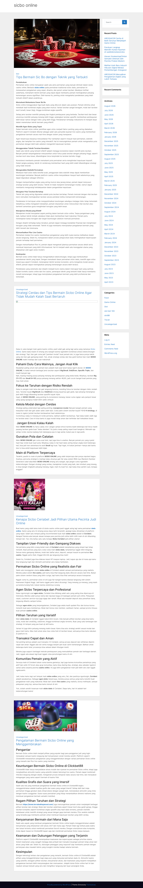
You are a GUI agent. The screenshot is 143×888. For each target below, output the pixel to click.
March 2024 (109, 234)
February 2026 (110, 132)
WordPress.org (110, 353)
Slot (17, 74)
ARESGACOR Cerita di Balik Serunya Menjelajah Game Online (115, 40)
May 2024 (108, 225)
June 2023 (109, 273)
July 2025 (108, 163)
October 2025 (110, 150)
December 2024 (111, 194)
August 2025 (109, 159)
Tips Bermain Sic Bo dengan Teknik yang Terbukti (52, 77)
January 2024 (110, 242)
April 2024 (108, 229)
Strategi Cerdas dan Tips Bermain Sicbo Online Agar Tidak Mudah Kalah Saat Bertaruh (54, 294)
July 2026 (108, 110)
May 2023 (108, 278)
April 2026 (108, 124)
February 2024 (110, 238)
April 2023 (108, 282)
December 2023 (111, 247)
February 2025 (110, 185)
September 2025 (111, 154)
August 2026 (109, 106)
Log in (107, 340)
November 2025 (111, 146)
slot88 (107, 315)
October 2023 (110, 256)
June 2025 (108, 168)
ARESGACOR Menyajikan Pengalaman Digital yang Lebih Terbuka (115, 76)
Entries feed (109, 344)
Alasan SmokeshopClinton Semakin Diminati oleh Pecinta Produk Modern (115, 58)
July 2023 (108, 269)
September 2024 (111, 207)
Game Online (109, 302)
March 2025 (109, 181)
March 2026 (109, 128)
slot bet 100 (109, 311)
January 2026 (110, 137)
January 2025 (110, 190)
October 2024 (110, 203)
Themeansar (90, 885)
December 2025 (111, 141)
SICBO (88, 368)
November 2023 (111, 251)
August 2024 (109, 212)
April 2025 (108, 176)
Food (106, 298)
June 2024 (109, 220)
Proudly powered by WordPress (59, 885)
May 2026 (108, 119)
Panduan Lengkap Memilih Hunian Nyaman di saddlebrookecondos (114, 49)
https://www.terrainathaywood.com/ (38, 804)
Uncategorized (22, 289)
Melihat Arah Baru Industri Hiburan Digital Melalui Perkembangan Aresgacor (115, 67)
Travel (107, 320)
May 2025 (108, 172)
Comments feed (111, 349)
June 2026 (109, 115)
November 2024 (111, 198)
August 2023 (109, 264)
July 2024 (108, 216)
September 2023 (111, 260)
